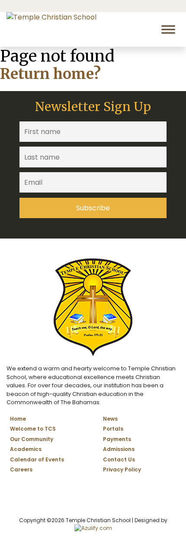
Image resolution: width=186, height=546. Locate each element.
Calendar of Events (37, 459)
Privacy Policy (122, 469)
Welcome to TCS (33, 428)
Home (18, 418)
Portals (113, 428)
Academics (26, 449)
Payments (117, 439)
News (110, 418)
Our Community (31, 439)
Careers (21, 469)
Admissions (119, 449)
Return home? (50, 74)
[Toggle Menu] (168, 29)
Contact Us (119, 459)
